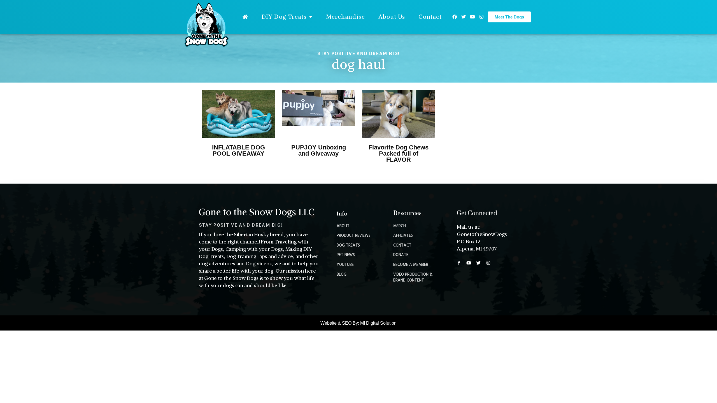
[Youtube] (472, 16)
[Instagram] (481, 16)
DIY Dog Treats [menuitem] (284, 16)
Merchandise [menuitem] (345, 16)
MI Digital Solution (378, 323)
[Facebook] (454, 16)
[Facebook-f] (459, 263)
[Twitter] (463, 16)
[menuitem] (245, 17)
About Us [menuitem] (391, 16)
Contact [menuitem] (430, 16)
